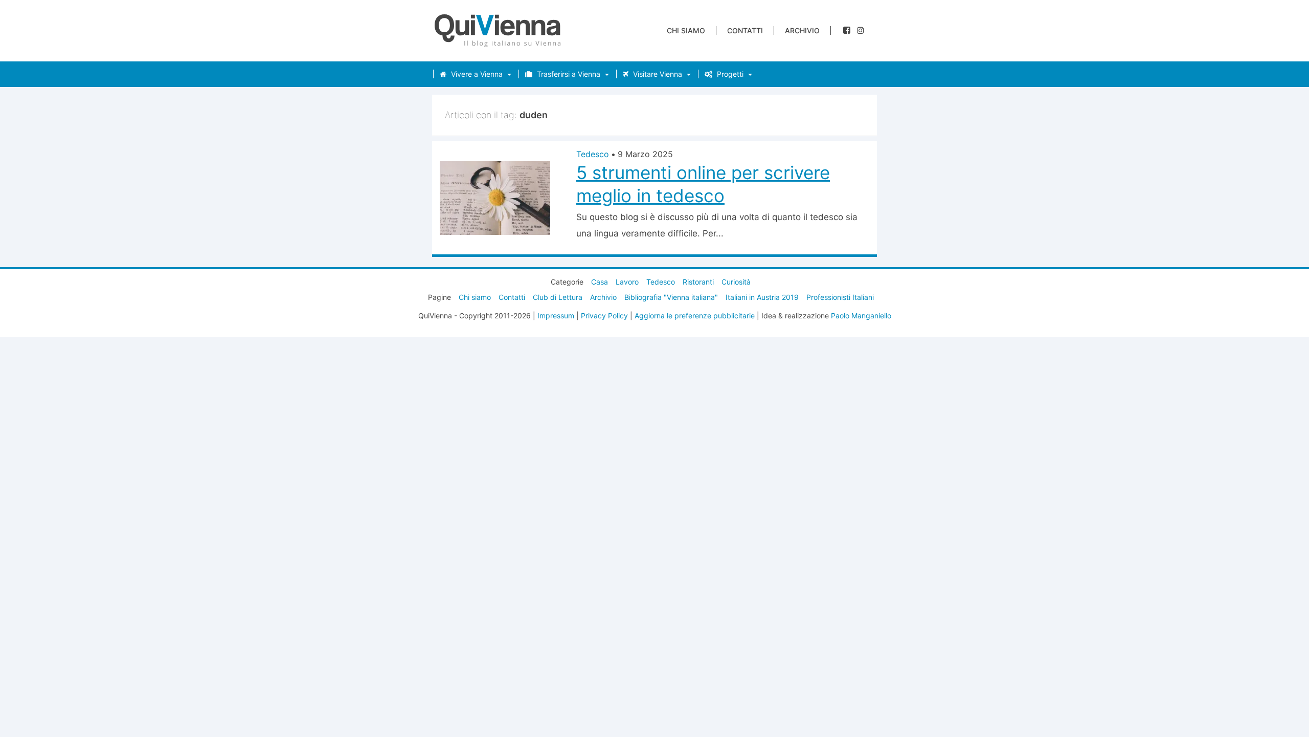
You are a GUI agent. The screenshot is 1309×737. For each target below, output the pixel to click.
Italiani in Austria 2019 (762, 297)
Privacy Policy (604, 315)
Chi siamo (686, 30)
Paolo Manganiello (861, 315)
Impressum (555, 315)
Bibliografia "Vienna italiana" (671, 297)
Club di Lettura (557, 297)
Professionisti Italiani (840, 297)
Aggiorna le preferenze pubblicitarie (695, 315)
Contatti (745, 30)
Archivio (802, 30)
